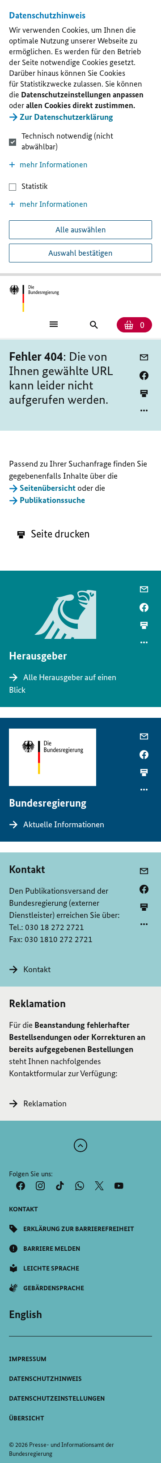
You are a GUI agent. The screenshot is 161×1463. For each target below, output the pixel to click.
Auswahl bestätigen (80, 253)
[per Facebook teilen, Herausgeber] (144, 607)
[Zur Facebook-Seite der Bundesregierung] (20, 1185)
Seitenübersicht (48, 488)
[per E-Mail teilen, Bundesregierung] (144, 737)
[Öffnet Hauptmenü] (54, 323)
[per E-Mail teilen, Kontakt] (144, 871)
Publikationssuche (52, 500)
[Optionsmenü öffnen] (144, 410)
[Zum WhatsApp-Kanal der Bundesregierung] (79, 1185)
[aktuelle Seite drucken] (144, 393)
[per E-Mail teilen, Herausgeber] (144, 589)
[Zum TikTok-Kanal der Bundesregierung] (59, 1185)
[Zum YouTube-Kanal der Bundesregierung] (118, 1185)
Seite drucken (59, 533)
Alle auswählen (80, 230)
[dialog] (80, 138)
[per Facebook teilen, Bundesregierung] (144, 755)
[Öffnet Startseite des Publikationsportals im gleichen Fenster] (34, 298)
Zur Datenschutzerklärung (66, 117)
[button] (80, 164)
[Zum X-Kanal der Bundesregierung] (99, 1185)
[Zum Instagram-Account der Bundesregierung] (40, 1185)
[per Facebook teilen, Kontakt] (144, 889)
